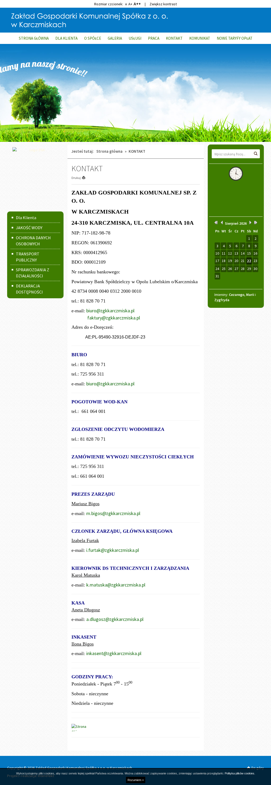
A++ (137, 3)
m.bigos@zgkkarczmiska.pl (113, 513)
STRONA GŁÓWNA (34, 38)
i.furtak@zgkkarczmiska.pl (112, 550)
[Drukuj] (86, 178)
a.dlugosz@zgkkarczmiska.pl (114, 619)
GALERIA (115, 38)
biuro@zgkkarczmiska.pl (110, 311)
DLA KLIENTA (66, 38)
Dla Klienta (26, 217)
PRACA (153, 38)
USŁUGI (135, 38)
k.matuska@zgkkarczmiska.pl (115, 585)
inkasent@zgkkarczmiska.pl (113, 653)
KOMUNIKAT (199, 38)
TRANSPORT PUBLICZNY (27, 257)
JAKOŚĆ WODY (29, 227)
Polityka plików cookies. (240, 773)
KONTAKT (174, 38)
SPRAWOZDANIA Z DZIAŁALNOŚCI (32, 272)
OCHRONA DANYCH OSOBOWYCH (33, 240)
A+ (130, 4)
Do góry (257, 767)
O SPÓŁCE (92, 38)
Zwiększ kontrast (163, 4)
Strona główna (109, 151)
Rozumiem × (136, 780)
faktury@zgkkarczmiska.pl (113, 318)
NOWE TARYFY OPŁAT (234, 38)
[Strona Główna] (84, 727)
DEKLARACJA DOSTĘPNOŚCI (29, 289)
